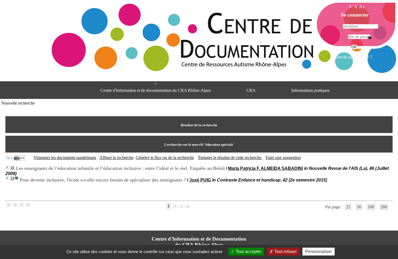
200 (384, 207)
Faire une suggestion (283, 157)
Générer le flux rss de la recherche (165, 157)
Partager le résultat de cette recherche (230, 157)
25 (348, 207)
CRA (251, 90)
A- (351, 6)
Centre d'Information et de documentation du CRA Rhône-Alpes (155, 90)
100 (371, 207)
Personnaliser (318, 251)
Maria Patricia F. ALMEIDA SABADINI (265, 168)
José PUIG (200, 180)
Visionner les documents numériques (65, 157)
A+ (362, 6)
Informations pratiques (310, 90)
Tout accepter (247, 251)
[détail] (7, 167)
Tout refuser (285, 251)
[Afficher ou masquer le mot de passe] (369, 37)
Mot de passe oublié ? (353, 57)
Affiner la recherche (116, 157)
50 (359, 207)
